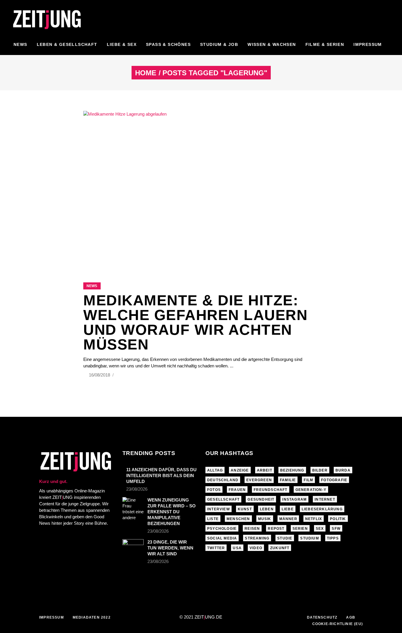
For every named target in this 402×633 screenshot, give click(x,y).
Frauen (237, 490)
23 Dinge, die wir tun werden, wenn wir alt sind (170, 547)
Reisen (252, 529)
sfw (336, 529)
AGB (350, 617)
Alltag (215, 470)
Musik (264, 519)
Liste (213, 519)
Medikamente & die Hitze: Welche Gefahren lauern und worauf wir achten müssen (195, 322)
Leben (267, 509)
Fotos (214, 490)
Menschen (238, 519)
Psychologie (222, 529)
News (92, 286)
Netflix (313, 519)
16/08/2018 (100, 374)
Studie (284, 538)
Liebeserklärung (322, 509)
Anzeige (240, 470)
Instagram (294, 499)
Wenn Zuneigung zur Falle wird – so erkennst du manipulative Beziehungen (171, 511)
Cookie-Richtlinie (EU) (337, 624)
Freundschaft (270, 490)
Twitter (216, 548)
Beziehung (292, 470)
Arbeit (264, 470)
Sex (320, 529)
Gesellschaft (223, 499)
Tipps (333, 538)
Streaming (257, 538)
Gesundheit (260, 499)
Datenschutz (322, 617)
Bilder (320, 470)
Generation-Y (310, 490)
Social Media (222, 538)
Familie (288, 480)
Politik (338, 519)
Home (145, 73)
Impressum (51, 617)
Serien (300, 529)
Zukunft (279, 548)
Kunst (245, 509)
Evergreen (259, 480)
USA (237, 548)
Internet (325, 499)
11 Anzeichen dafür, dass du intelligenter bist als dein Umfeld (161, 475)
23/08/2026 (136, 489)
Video (256, 548)
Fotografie (334, 480)
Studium (309, 538)
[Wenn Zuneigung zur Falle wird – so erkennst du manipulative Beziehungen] (133, 509)
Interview (218, 509)
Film (308, 480)
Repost (276, 529)
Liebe (288, 509)
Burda (342, 470)
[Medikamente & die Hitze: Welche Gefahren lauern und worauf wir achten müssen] (201, 189)
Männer (288, 519)
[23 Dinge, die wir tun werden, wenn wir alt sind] (133, 545)
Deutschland (222, 480)
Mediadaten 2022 (92, 617)
